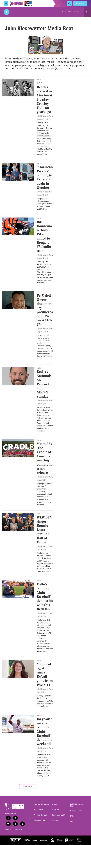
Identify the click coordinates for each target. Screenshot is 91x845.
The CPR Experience (41, 805)
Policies (55, 820)
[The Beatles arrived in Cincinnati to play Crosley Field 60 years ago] (18, 87)
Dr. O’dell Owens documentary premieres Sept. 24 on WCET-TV (45, 310)
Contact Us (56, 810)
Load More (27, 786)
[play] (6, 12)
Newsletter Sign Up (41, 820)
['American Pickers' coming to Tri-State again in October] (18, 171)
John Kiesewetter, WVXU (45, 116)
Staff (71, 821)
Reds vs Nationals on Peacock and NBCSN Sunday (44, 384)
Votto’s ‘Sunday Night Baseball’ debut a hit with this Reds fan (45, 596)
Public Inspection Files (76, 805)
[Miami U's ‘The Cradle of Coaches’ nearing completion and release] (18, 448)
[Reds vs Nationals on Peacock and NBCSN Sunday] (18, 376)
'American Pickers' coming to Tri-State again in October (45, 177)
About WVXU (38, 810)
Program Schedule (40, 815)
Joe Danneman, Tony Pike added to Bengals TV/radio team (44, 236)
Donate (81, 3)
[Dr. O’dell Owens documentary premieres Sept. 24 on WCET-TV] (18, 300)
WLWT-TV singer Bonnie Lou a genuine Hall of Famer (44, 529)
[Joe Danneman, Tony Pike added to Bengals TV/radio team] (18, 226)
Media (39, 79)
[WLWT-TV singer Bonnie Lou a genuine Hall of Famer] (18, 522)
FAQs (72, 816)
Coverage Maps (76, 811)
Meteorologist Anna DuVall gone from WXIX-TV (45, 674)
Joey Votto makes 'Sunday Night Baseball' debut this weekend (44, 731)
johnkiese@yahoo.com (56, 68)
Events (54, 805)
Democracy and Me (59, 815)
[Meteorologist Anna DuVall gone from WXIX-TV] (18, 669)
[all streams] (87, 12)
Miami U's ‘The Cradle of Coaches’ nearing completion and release (45, 458)
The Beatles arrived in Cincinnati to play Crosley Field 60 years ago (44, 97)
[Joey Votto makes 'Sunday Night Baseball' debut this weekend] (18, 723)
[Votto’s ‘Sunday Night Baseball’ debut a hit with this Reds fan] (18, 589)
